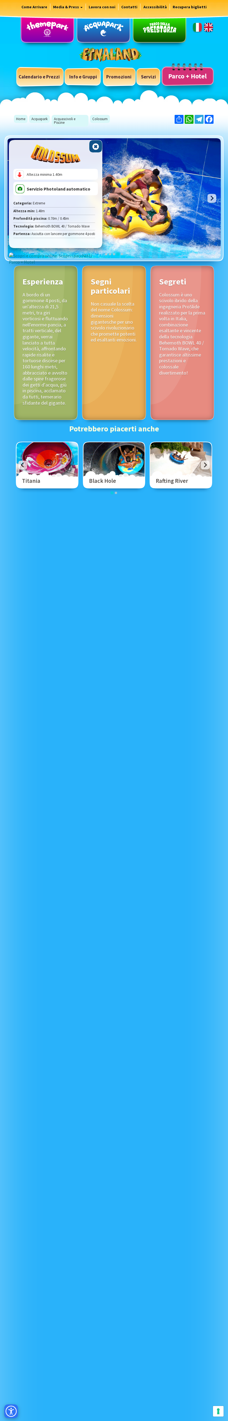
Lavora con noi (102, 6)
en (208, 27)
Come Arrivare (34, 6)
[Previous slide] (22, 465)
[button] (83, 77)
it (197, 27)
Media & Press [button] (66, 6)
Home (20, 119)
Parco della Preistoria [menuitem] (159, 28)
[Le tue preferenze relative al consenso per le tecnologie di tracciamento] (218, 1411)
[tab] (106, 254)
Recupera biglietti (190, 6)
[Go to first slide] (211, 198)
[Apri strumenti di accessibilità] (11, 1411)
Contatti (129, 6)
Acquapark (39, 119)
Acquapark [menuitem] (103, 28)
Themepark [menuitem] (47, 28)
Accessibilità (155, 6)
